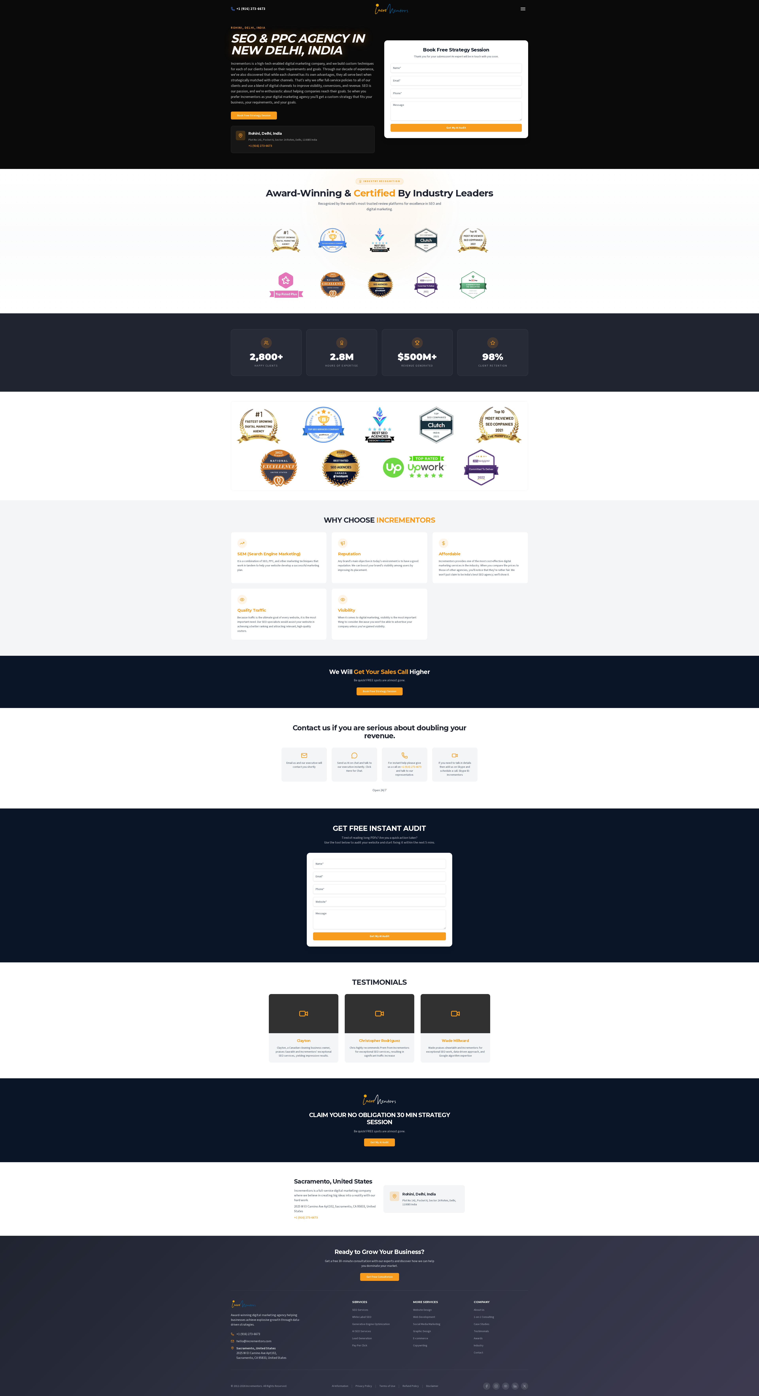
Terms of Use (387, 1386)
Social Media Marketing (426, 1324)
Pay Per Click (359, 1346)
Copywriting (420, 1346)
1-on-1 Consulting (484, 1317)
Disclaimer (432, 1386)
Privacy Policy (364, 1386)
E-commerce (420, 1338)
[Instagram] (496, 1386)
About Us (479, 1310)
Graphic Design (422, 1331)
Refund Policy (411, 1386)
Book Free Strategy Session (254, 116)
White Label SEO (361, 1317)
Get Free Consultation (379, 1277)
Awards (478, 1338)
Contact (478, 1353)
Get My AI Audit (456, 128)
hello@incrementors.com (253, 1341)
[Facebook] (486, 1386)
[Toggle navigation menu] (523, 9)
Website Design (422, 1310)
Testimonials (481, 1331)
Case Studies (481, 1324)
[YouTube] (505, 1386)
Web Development (424, 1317)
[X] (524, 1386)
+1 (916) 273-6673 (260, 146)
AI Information (340, 1386)
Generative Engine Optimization (371, 1324)
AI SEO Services (361, 1331)
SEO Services (360, 1310)
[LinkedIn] (515, 1386)
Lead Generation (362, 1338)
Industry (478, 1346)
